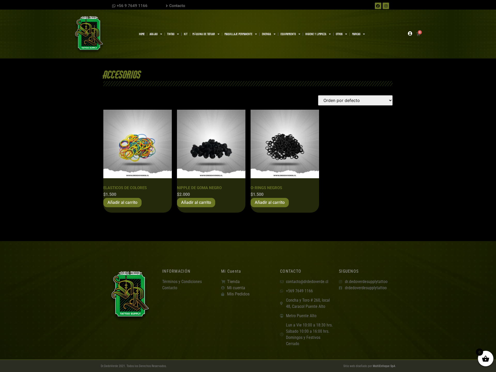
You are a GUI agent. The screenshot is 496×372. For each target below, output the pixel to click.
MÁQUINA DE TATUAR (203, 34)
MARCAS (356, 34)
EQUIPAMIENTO (288, 34)
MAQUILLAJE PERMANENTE (238, 34)
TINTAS (170, 34)
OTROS (339, 34)
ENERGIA (266, 34)
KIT (186, 34)
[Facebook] (378, 6)
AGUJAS (154, 34)
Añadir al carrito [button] (122, 202)
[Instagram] (386, 6)
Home (142, 34)
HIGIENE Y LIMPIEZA (315, 34)
